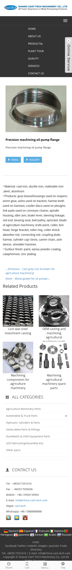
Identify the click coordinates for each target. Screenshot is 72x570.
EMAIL (14, 159)
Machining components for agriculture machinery (18, 381)
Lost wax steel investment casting (18, 331)
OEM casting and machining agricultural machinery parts (54, 335)
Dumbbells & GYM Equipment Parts (28, 436)
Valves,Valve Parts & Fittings (23, 429)
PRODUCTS (35, 43)
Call (27, 567)
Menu (45, 567)
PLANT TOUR (36, 51)
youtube (54, 546)
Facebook (11, 546)
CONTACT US (36, 73)
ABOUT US (34, 36)
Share (9, 567)
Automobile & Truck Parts (21, 415)
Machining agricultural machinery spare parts (54, 381)
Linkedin (32, 546)
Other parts (13, 450)
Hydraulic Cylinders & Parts (23, 422)
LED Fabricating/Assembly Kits (24, 443)
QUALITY (33, 58)
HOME (32, 28)
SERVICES (34, 66)
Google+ (43, 546)
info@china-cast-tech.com (31, 500)
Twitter (21, 546)
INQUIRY (34, 159)
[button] (42, 43)
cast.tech (20, 506)
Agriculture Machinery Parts (23, 409)
